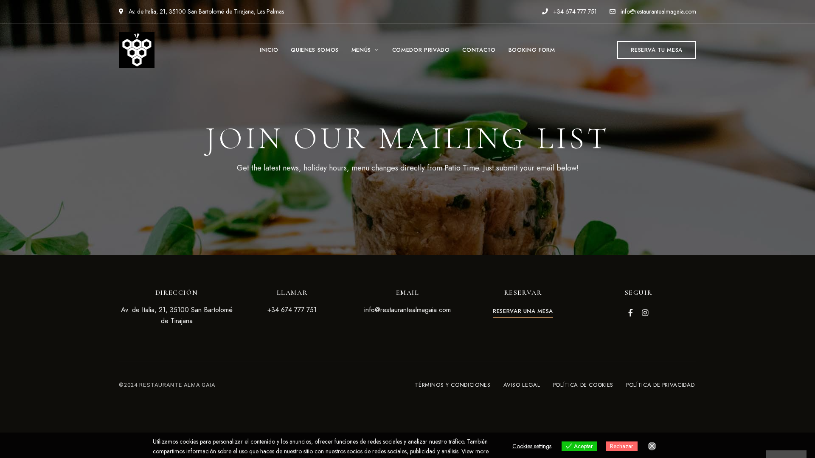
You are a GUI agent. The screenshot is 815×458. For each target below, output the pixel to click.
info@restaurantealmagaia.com (657, 11)
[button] (656, 50)
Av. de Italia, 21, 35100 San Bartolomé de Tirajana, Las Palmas (205, 11)
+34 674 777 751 (574, 11)
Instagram (645, 312)
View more (475, 451)
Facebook (630, 312)
